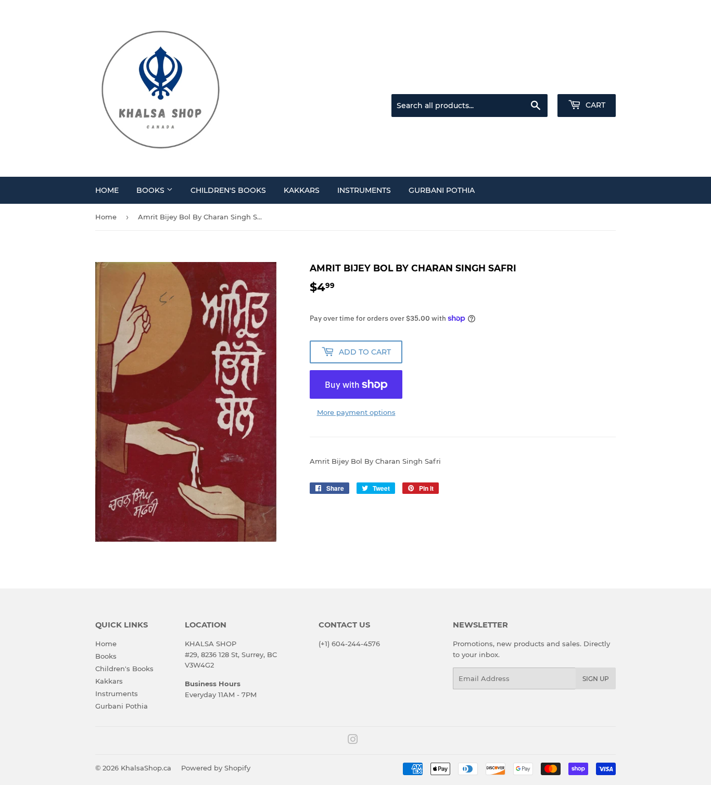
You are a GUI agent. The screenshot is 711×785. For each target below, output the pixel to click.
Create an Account (587, 81)
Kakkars (302, 190)
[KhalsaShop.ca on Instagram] (353, 741)
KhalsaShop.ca (146, 768)
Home (107, 190)
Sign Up (595, 679)
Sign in (533, 81)
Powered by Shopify (215, 768)
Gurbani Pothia (442, 190)
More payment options (356, 412)
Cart (594, 105)
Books (151, 190)
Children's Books (228, 190)
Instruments (364, 190)
